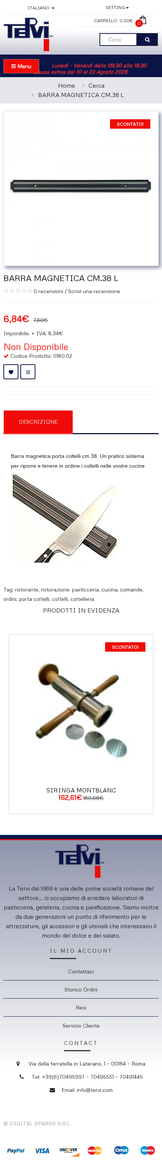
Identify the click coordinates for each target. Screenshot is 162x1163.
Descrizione (38, 421)
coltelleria (82, 599)
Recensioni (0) (111, 421)
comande (131, 589)
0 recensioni (48, 291)
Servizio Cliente (81, 1025)
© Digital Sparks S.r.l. (37, 1123)
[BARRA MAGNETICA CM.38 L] (81, 187)
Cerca (96, 85)
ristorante (26, 589)
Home (66, 85)
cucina (109, 589)
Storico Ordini (81, 989)
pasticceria (85, 589)
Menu (23, 66)
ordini (10, 599)
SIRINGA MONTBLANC (81, 790)
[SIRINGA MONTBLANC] (81, 705)
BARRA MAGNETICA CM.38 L (81, 95)
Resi (81, 1007)
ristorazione (55, 589)
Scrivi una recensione (94, 291)
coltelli (60, 599)
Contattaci (81, 971)
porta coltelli (34, 599)
